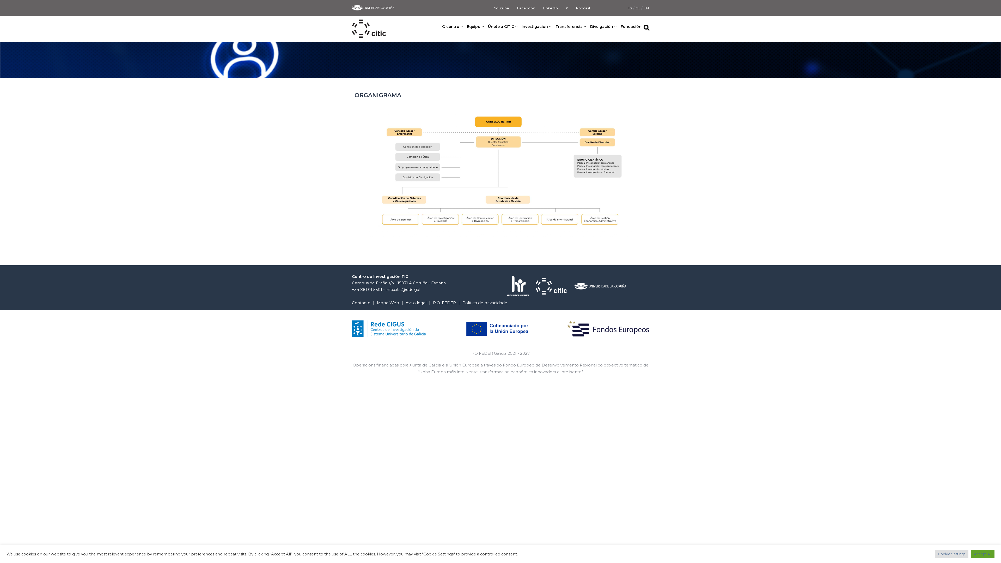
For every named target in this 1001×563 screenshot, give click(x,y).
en (646, 8)
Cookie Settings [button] (951, 554)
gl (638, 8)
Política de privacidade (484, 302)
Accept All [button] (982, 554)
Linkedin (550, 8)
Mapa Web (388, 302)
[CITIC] (369, 22)
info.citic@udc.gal (403, 289)
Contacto (361, 302)
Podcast (583, 8)
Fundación (631, 26)
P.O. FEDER (444, 302)
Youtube (501, 8)
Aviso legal (416, 302)
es (630, 8)
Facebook (526, 8)
